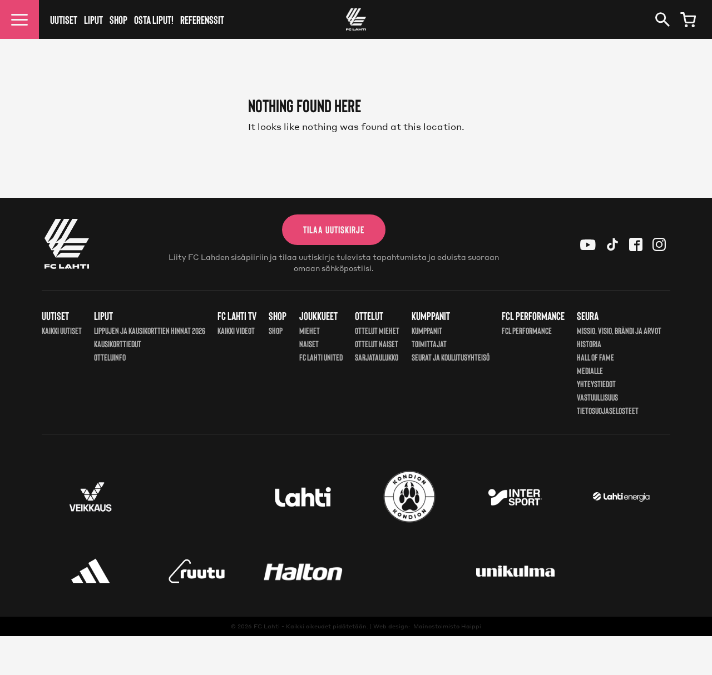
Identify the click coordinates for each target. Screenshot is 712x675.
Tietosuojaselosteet (608, 410)
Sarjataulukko (376, 357)
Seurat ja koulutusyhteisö (451, 357)
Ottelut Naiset (376, 343)
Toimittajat (429, 343)
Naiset (309, 343)
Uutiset (63, 19)
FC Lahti (267, 626)
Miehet (309, 330)
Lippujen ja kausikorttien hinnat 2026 (149, 330)
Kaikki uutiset (62, 330)
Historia (589, 343)
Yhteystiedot (596, 383)
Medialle (590, 370)
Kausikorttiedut (117, 343)
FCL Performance (527, 330)
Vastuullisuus (597, 397)
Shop (118, 19)
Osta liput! (154, 19)
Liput (93, 19)
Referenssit (202, 19)
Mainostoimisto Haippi (447, 626)
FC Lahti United (321, 357)
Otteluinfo (110, 357)
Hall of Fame (595, 357)
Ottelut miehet (377, 330)
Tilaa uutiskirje (333, 229)
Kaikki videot (236, 330)
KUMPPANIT (427, 330)
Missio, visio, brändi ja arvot (619, 330)
